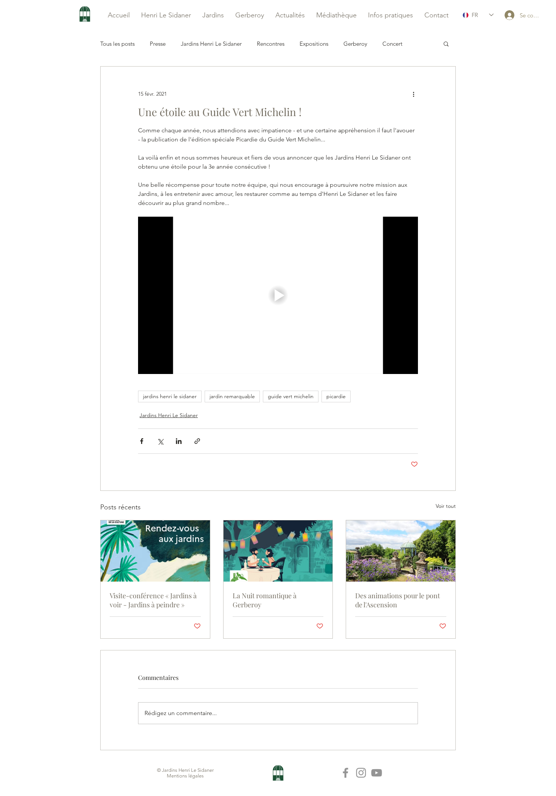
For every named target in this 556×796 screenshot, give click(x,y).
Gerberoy (355, 43)
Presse (158, 43)
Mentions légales (185, 776)
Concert (392, 43)
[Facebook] (345, 772)
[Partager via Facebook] (141, 441)
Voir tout (446, 506)
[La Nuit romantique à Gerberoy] (278, 551)
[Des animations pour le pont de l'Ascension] (400, 551)
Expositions (314, 43)
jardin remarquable (232, 396)
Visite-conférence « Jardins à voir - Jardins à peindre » (153, 600)
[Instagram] (361, 772)
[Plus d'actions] (413, 93)
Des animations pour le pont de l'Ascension (397, 600)
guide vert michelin (291, 396)
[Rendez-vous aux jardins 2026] (155, 551)
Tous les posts (117, 43)
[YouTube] (376, 772)
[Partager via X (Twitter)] (160, 441)
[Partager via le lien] (197, 441)
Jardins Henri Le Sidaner (211, 43)
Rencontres (270, 43)
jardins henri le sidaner (170, 396)
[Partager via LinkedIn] (178, 441)
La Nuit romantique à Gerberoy (265, 600)
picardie (336, 396)
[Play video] (278, 295)
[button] (446, 43)
